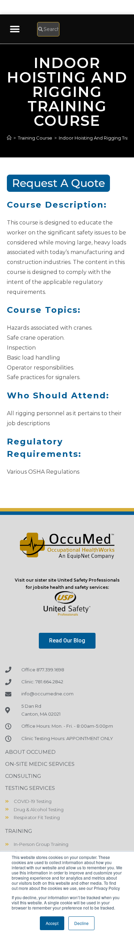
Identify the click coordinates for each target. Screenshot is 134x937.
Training (18, 831)
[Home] (9, 138)
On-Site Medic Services (40, 764)
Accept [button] (52, 923)
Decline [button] (81, 923)
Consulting (23, 776)
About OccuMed (30, 752)
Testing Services (30, 788)
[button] (14, 29)
